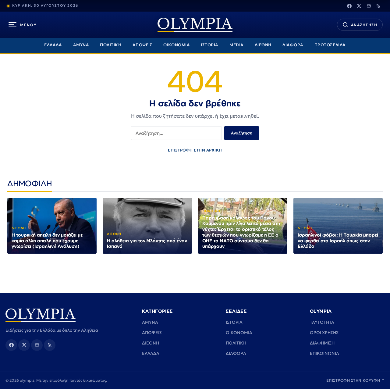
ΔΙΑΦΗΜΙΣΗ (322, 343)
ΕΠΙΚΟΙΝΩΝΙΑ (324, 353)
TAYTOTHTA (322, 322)
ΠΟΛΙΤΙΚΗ (110, 45)
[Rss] (378, 6)
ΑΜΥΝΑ (81, 45)
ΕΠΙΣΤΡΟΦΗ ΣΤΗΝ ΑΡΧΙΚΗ (195, 150)
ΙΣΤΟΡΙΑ (209, 45)
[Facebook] (349, 6)
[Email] (368, 6)
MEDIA (236, 45)
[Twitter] (359, 6)
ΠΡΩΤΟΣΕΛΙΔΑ (330, 45)
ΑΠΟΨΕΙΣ (143, 45)
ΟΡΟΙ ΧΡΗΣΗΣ (324, 332)
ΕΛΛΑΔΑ (53, 45)
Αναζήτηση (241, 133)
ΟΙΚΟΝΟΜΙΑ (176, 45)
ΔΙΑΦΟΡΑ (292, 45)
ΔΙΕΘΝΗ (263, 45)
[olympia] (195, 25)
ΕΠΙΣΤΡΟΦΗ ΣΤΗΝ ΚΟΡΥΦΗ (355, 380)
